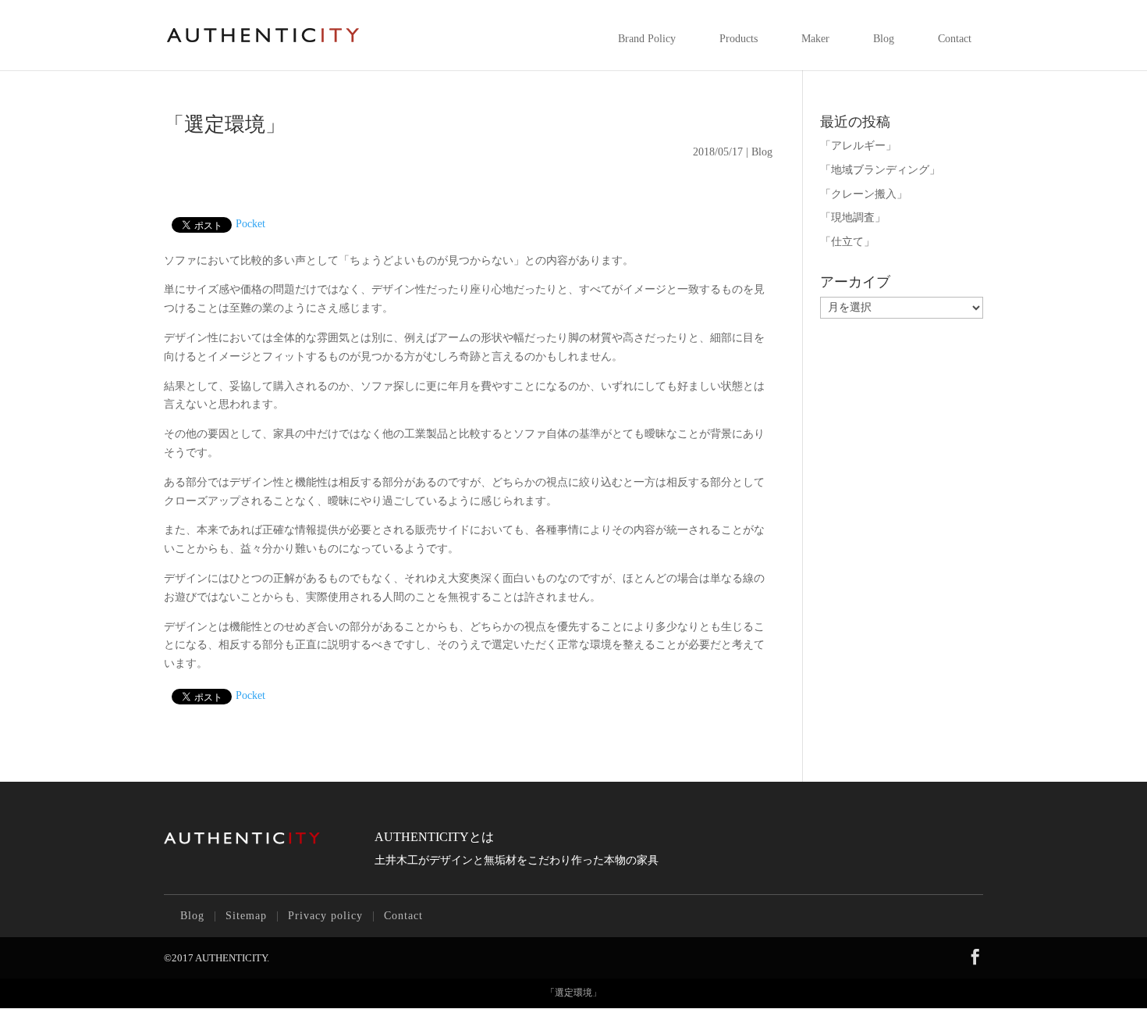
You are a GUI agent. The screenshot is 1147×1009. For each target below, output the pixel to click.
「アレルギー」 (858, 146)
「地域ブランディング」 (880, 170)
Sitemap (246, 916)
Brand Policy (647, 39)
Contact (954, 39)
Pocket (250, 224)
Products (738, 39)
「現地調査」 (853, 217)
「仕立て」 (847, 242)
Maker (815, 39)
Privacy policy (325, 916)
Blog (883, 39)
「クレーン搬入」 (863, 194)
